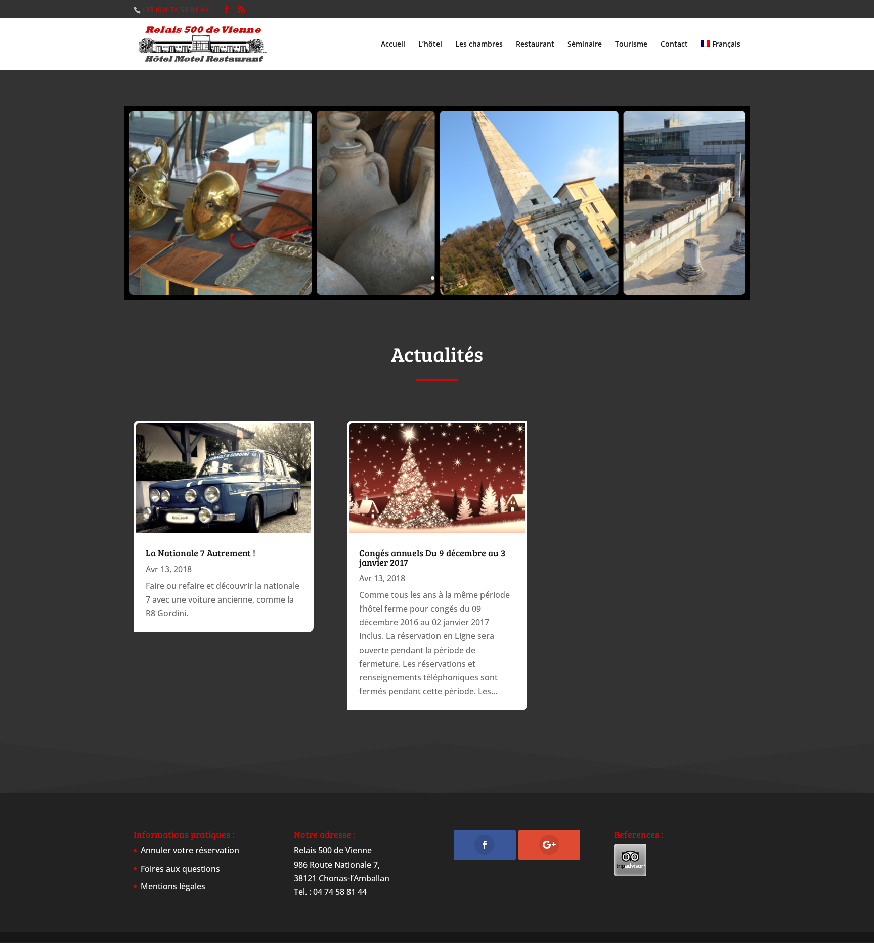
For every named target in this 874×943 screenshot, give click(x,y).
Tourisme (631, 44)
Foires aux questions (180, 868)
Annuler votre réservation (190, 850)
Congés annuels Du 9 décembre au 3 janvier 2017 (432, 557)
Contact (674, 44)
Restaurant (535, 44)
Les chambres (479, 44)
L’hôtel (430, 44)
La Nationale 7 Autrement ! (200, 553)
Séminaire (584, 44)
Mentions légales (173, 886)
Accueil (393, 44)
